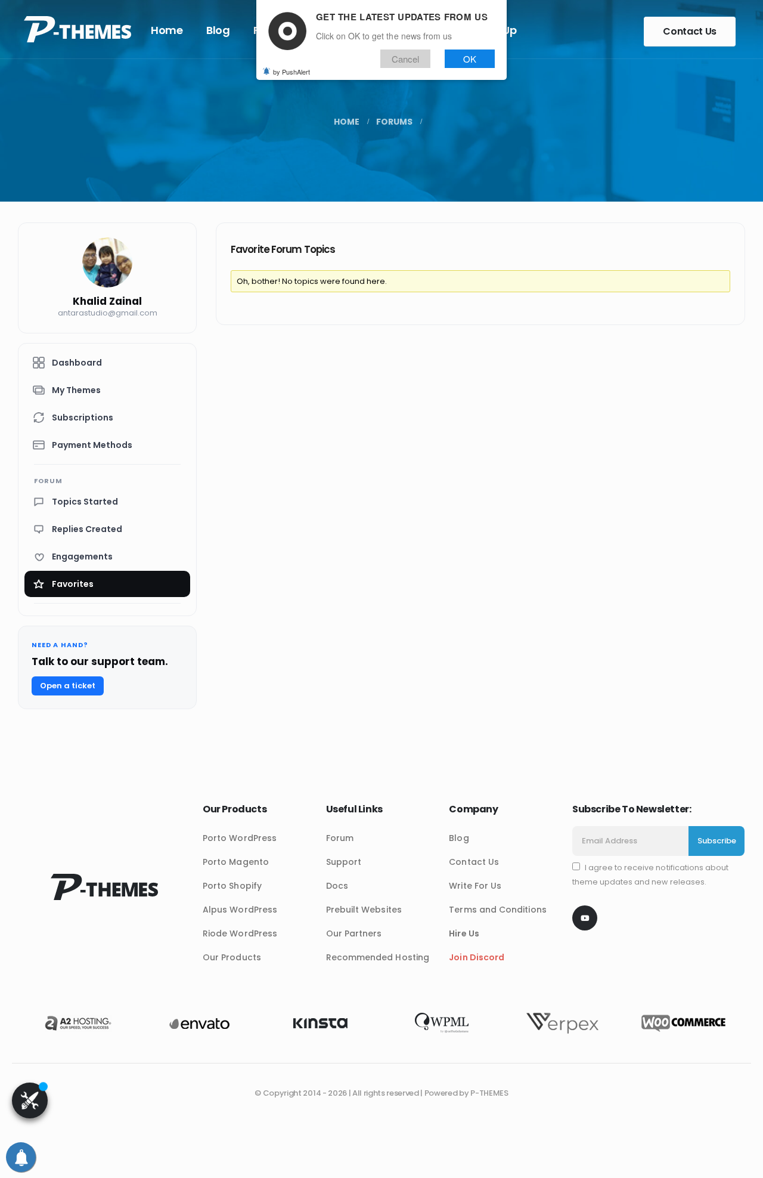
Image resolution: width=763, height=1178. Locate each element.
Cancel (405, 58)
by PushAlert (291, 71)
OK (469, 58)
